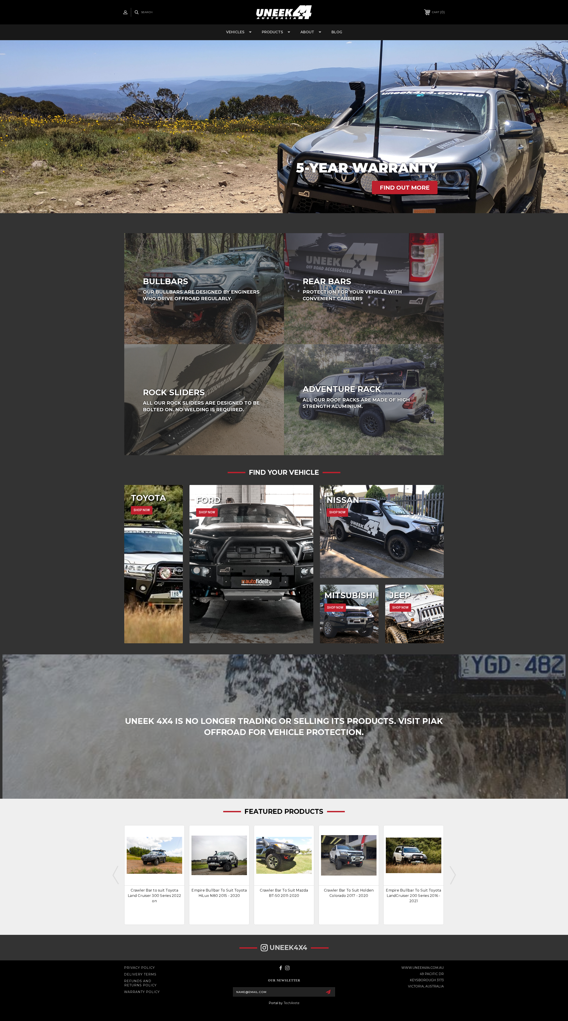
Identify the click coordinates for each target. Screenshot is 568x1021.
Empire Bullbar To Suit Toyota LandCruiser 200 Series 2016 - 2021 (413, 895)
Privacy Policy (139, 968)
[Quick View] (177, 832)
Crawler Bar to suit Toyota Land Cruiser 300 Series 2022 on (154, 895)
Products (272, 32)
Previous (115, 874)
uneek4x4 (288, 948)
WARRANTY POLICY (142, 992)
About (307, 32)
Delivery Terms (140, 974)
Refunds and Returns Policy (140, 983)
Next (452, 874)
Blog (336, 32)
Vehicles (235, 32)
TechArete (292, 1003)
